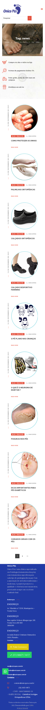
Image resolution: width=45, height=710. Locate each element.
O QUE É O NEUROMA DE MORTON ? (22, 388)
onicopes (32, 136)
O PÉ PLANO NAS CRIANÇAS (23, 339)
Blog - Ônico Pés (17, 136)
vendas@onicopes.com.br (16, 670)
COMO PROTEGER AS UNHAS (24, 141)
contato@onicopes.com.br (16, 674)
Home (7, 42)
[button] (5, 671)
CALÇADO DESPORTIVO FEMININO (21, 288)
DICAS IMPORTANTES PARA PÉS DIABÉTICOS (23, 489)
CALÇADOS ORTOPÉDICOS (23, 238)
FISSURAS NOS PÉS (19, 439)
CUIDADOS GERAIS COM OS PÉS (23, 540)
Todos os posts (20, 42)
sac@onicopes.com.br (15, 666)
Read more (14, 147)
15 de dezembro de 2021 (8, 463)
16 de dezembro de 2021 (8, 115)
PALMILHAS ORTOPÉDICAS (23, 189)
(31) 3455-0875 (24, 688)
